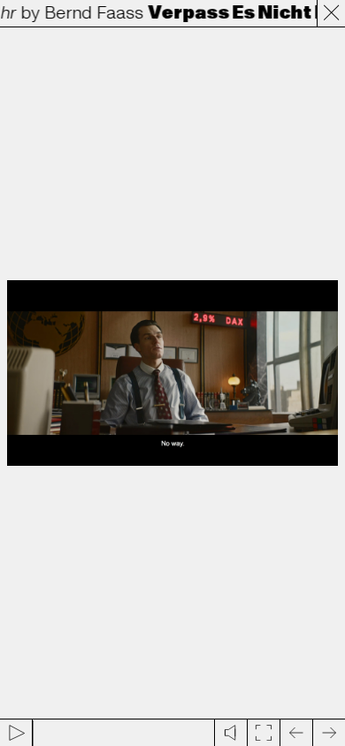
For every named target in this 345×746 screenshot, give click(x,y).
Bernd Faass (90, 13)
